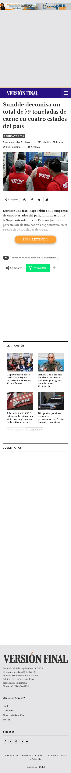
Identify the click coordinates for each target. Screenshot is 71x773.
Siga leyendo (35, 239)
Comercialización (13, 715)
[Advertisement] (35, 47)
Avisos (6, 719)
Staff (5, 706)
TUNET (41, 767)
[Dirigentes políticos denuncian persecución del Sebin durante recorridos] (51, 401)
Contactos (9, 710)
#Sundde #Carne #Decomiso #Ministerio (34, 258)
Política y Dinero (14, 136)
